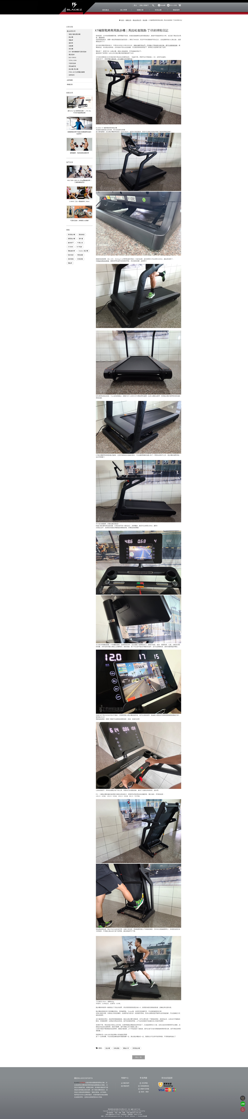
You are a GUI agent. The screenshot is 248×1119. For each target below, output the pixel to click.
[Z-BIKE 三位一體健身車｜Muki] (79, 199)
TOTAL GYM (72, 60)
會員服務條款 (144, 1086)
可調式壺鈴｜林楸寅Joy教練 (79, 220)
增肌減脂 (80, 255)
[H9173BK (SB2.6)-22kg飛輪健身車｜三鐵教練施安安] (79, 178)
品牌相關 (70, 80)
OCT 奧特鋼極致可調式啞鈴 (78, 52)
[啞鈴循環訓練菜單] (79, 150)
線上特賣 (123, 10)
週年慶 (81, 238)
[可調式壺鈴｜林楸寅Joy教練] (79, 218)
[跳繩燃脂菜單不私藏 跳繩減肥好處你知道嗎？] (79, 129)
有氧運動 (80, 259)
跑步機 (145, 20)
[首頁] (74, 7)
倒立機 (71, 49)
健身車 (71, 43)
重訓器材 (72, 54)
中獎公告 (80, 243)
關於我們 (126, 1083)
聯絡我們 (176, 10)
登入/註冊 (173, 5)
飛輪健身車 (71, 251)
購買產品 (105, 10)
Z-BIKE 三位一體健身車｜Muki (79, 201)
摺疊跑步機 (71, 238)
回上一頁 (138, 1057)
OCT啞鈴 (79, 247)
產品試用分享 (137, 20)
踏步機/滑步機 (73, 69)
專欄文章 (70, 84)
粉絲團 (163, 5)
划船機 (71, 46)
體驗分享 (126, 1048)
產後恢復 (82, 234)
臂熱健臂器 (72, 66)
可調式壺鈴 (72, 63)
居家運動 (71, 259)
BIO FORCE (72, 57)
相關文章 (140, 10)
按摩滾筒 (72, 75)
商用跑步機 (71, 234)
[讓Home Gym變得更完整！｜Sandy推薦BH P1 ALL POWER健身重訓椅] (79, 108)
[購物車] (179, 5)
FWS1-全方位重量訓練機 (77, 72)
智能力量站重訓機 (74, 34)
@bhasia (132, 1116)
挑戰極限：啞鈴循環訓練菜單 (79, 153)
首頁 (122, 20)
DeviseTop (142, 1111)
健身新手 (71, 243)
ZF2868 (70, 247)
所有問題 (145, 1083)
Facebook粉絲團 (142, 1116)
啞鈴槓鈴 (71, 255)
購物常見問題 (144, 1089)
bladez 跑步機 (83, 251)
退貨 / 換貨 (145, 1092)
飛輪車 (71, 40)
